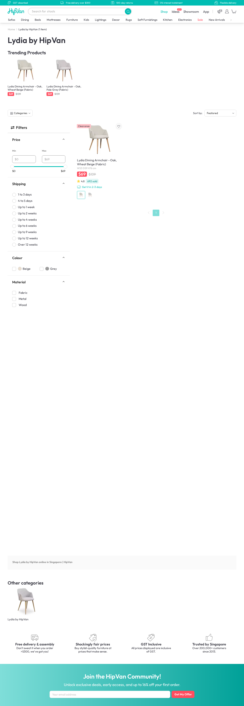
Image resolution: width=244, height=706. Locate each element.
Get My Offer (183, 694)
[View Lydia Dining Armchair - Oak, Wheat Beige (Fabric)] (99, 161)
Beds (38, 20)
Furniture (72, 20)
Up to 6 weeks (27, 226)
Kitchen (167, 20)
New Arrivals (217, 20)
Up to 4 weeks (27, 219)
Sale (200, 20)
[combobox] (80, 11)
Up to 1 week (26, 207)
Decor (116, 20)
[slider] (12, 167)
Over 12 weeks (28, 244)
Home (11, 29)
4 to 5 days (25, 201)
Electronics (185, 20)
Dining (25, 20)
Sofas (11, 20)
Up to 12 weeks (28, 238)
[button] (128, 11)
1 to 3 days (25, 194)
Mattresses (53, 20)
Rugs (129, 20)
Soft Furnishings (147, 20)
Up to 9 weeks (27, 232)
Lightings (100, 20)
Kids (86, 20)
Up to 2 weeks (27, 213)
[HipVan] (16, 11)
